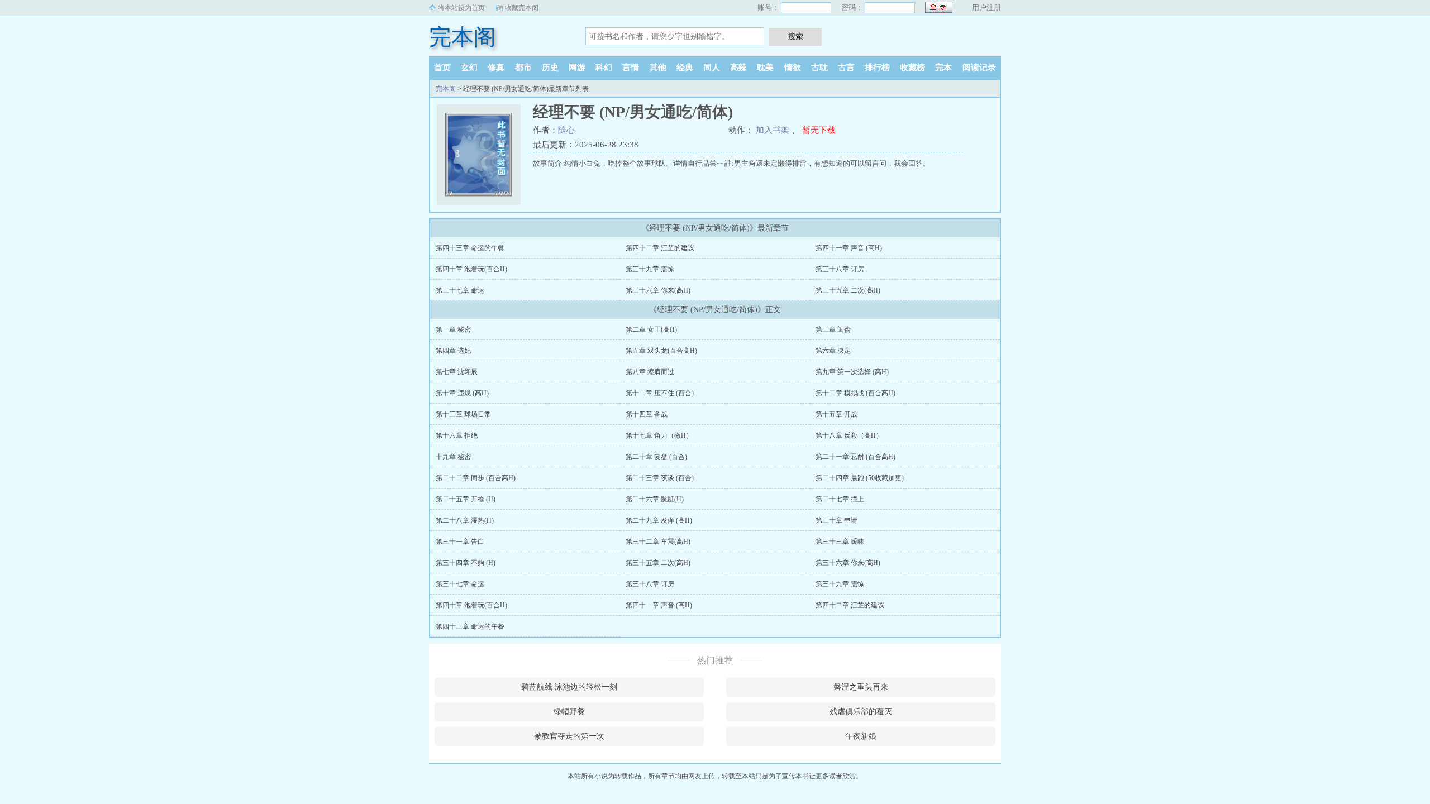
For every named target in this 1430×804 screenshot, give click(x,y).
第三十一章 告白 (460, 541)
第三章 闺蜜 (833, 329)
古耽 (819, 67)
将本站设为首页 (461, 8)
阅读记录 (979, 67)
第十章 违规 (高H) (462, 393)
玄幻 (469, 67)
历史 (550, 67)
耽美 (765, 67)
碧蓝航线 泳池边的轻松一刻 (569, 687)
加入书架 (772, 130)
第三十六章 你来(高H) (658, 290)
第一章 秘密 (453, 329)
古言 (846, 67)
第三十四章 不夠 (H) (465, 563)
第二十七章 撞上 (840, 499)
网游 (577, 67)
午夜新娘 (860, 736)
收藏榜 (912, 67)
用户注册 (986, 7)
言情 (630, 67)
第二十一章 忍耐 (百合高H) (855, 457)
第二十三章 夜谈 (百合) (660, 478)
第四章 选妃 (453, 351)
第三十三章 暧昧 (840, 541)
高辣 (738, 67)
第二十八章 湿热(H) (465, 520)
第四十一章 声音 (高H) (849, 248)
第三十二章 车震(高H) (658, 541)
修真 (496, 67)
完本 (943, 67)
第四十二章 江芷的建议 (660, 248)
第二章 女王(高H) (651, 329)
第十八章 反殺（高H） (849, 435)
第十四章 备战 (647, 414)
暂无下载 (819, 130)
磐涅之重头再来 (860, 687)
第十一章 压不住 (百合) (660, 393)
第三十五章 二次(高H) (848, 290)
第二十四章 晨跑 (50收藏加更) (860, 478)
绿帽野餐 (569, 711)
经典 (684, 67)
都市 (523, 67)
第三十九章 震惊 (650, 269)
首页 (442, 67)
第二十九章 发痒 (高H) (659, 520)
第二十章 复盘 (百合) (656, 457)
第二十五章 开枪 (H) (465, 499)
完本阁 (462, 37)
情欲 (792, 67)
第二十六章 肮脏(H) (655, 499)
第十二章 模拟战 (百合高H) (855, 393)
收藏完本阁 (521, 8)
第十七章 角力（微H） (659, 435)
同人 (711, 67)
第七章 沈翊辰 (457, 372)
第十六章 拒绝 (457, 435)
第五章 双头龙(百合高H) (661, 351)
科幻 (603, 67)
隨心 (566, 130)
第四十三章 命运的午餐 (470, 248)
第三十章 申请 (836, 520)
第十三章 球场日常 (463, 414)
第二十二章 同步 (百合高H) (476, 478)
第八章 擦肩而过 (650, 372)
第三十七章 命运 (460, 290)
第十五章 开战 (836, 414)
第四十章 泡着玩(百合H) (471, 269)
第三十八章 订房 (840, 269)
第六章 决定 (833, 351)
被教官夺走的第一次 (569, 736)
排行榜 (877, 67)
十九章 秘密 (453, 457)
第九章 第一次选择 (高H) (852, 372)
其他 (658, 67)
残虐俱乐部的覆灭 (861, 711)
